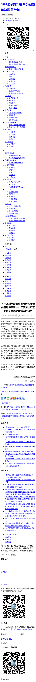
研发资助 (12, 167)
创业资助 (12, 175)
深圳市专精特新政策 (16, 163)
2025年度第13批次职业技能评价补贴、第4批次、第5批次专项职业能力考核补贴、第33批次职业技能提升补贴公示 (20, 513)
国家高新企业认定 (15, 155)
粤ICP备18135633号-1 (18, 629)
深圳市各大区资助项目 (17, 221)
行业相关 (8, 272)
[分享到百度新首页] (20, 398)
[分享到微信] (8, 398)
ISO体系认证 (13, 213)
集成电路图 (13, 201)
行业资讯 (8, 265)
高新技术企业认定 (11, 534)
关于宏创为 (9, 235)
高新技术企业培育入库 (17, 158)
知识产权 (8, 189)
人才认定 (8, 180)
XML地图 (4, 632)
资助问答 (12, 230)
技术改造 (12, 172)
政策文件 (8, 258)
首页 (6, 150)
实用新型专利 (13, 192)
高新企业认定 (9, 153)
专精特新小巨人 (10, 160)
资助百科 (12, 233)
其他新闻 (8, 270)
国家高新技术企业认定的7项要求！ (18, 427)
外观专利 (12, 196)
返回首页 (5, 403)
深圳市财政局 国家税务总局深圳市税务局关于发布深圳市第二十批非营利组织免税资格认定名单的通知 (20, 506)
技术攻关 (12, 177)
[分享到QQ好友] (5, 398)
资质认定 (8, 204)
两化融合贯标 (13, 211)
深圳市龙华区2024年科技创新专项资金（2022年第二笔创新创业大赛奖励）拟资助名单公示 (17, 416)
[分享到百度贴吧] (23, 398)
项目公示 (12, 225)
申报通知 (12, 228)
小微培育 (12, 170)
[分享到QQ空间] (14, 398)
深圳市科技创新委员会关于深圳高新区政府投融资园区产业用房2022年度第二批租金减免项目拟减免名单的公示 (20, 499)
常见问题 (4, 584)
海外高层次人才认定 (16, 187)
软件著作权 (13, 199)
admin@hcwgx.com (11, 20)
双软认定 (12, 209)
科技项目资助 (9, 165)
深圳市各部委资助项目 (17, 218)
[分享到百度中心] (17, 398)
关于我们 (12, 238)
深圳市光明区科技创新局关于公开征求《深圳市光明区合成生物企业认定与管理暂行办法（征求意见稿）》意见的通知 (20, 492)
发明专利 (12, 194)
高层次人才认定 (14, 184)
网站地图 (29, 629)
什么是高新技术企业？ (14, 434)
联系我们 (12, 240)
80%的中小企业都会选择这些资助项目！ (20, 451)
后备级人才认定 (14, 182)
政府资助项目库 (10, 216)
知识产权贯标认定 (15, 206)
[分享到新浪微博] (11, 398)
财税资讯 (8, 267)
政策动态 (8, 223)
